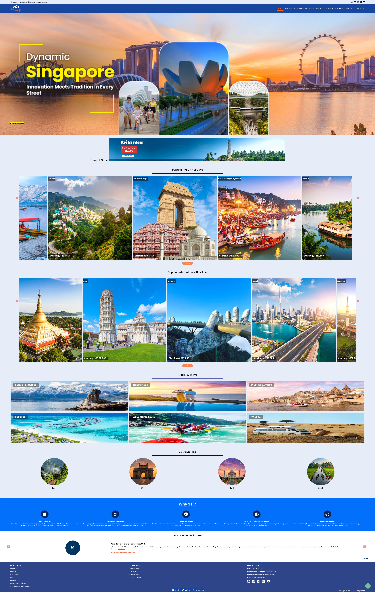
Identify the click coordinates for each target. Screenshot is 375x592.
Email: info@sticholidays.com (38, 2)
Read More (129, 549)
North (231, 488)
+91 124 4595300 (256, 569)
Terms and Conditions (18, 583)
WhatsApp (199, 590)
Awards (13, 572)
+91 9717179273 (271, 572)
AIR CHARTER (329, 8)
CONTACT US (360, 8)
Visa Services (134, 569)
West (143, 488)
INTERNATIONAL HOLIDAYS (305, 8)
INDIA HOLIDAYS (290, 8)
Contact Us (15, 575)
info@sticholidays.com (259, 577)
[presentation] (17, 198)
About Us (14, 569)
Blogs (13, 577)
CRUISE (318, 8)
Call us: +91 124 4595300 (19, 2)
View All (187, 263)
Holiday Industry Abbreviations (21, 586)
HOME (280, 8)
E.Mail (177, 590)
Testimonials (134, 575)
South (320, 488)
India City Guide (135, 577)
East (54, 488)
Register (14, 580)
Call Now (188, 590)
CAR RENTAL (339, 8)
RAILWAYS (349, 8)
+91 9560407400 (268, 575)
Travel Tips (133, 572)
